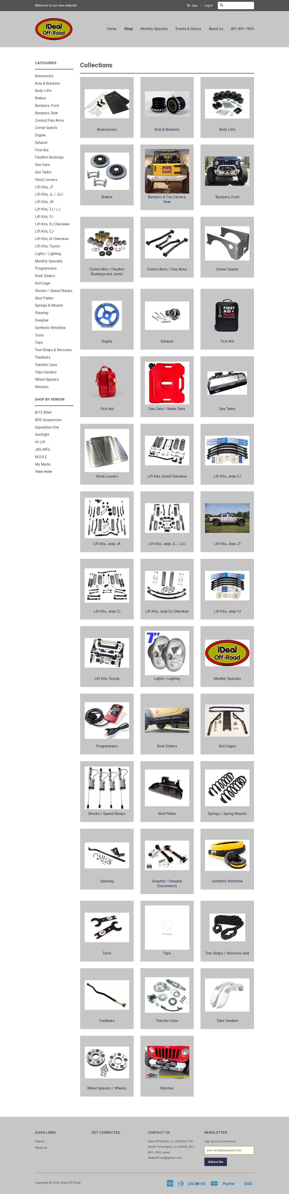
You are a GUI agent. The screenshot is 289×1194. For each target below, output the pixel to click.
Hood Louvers (46, 179)
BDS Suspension (48, 420)
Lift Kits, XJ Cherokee (52, 224)
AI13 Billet (43, 412)
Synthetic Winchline (50, 328)
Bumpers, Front (47, 105)
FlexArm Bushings (49, 157)
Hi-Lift (40, 442)
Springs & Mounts (49, 305)
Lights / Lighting (48, 254)
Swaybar (42, 320)
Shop (128, 29)
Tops (39, 342)
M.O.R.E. (41, 457)
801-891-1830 (242, 29)
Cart (194, 5)
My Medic (43, 464)
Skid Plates (44, 298)
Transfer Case (46, 365)
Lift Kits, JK (44, 202)
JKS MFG (42, 449)
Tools (39, 335)
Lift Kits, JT (44, 187)
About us (41, 1147)
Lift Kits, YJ (44, 217)
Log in (208, 5)
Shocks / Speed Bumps (53, 291)
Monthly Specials (154, 29)
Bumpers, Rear (46, 113)
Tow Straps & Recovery (53, 350)
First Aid (41, 150)
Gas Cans (42, 165)
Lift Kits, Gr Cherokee (52, 239)
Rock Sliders (45, 276)
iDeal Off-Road (70, 1182)
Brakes (40, 98)
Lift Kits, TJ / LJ (47, 209)
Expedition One (47, 427)
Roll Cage (42, 283)
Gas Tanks (43, 172)
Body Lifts (43, 91)
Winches (42, 387)
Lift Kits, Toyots (47, 246)
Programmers (46, 268)
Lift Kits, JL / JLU (49, 194)
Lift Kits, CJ (44, 231)
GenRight (42, 434)
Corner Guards (46, 128)
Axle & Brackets (47, 83)
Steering (41, 313)
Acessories (44, 76)
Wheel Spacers (47, 379)
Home (112, 29)
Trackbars (42, 357)
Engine (40, 135)
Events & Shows (188, 29)
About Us (216, 29)
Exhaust (41, 142)
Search (39, 1141)
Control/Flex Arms (49, 120)
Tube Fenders (46, 372)
